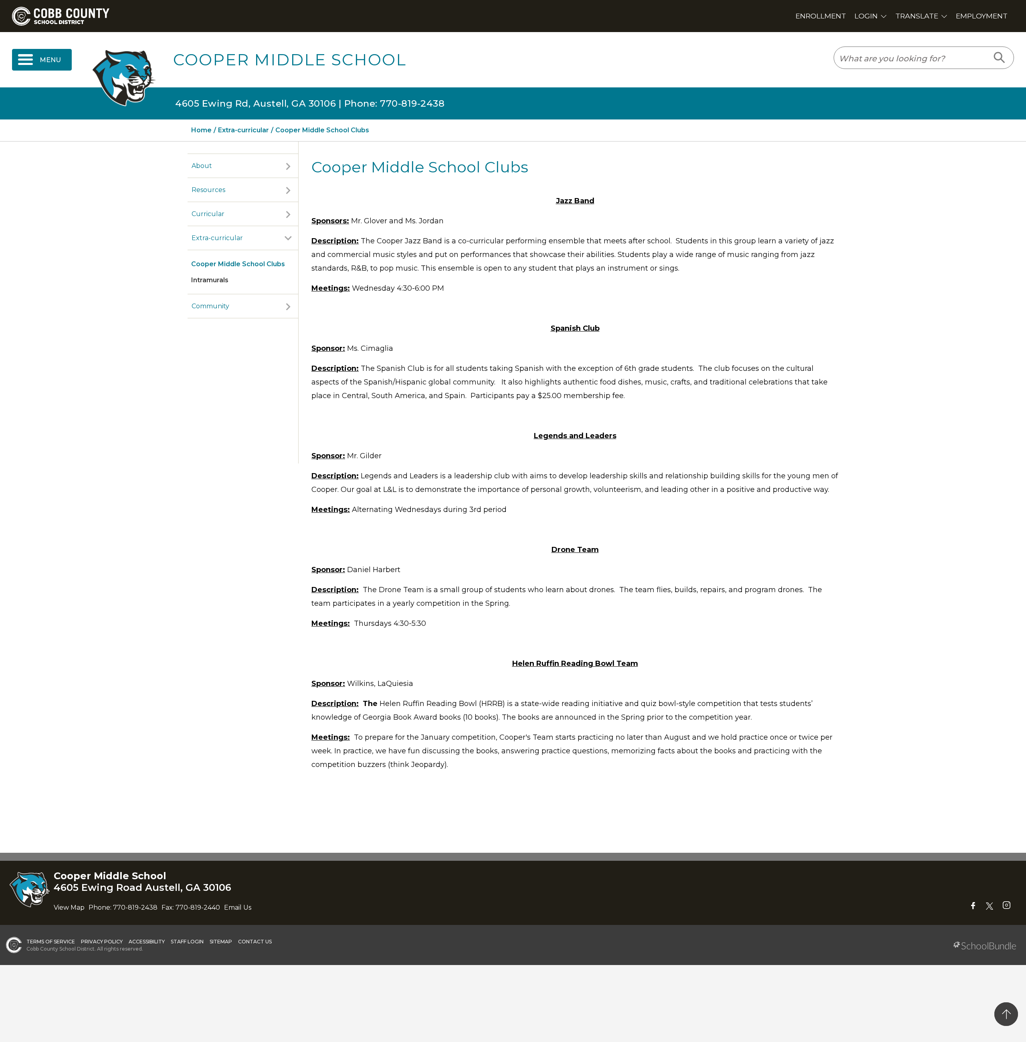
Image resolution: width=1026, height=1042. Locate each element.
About (202, 166)
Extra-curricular (217, 238)
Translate (916, 16)
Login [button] (866, 16)
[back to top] (1006, 1014)
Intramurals (209, 280)
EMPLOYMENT (982, 16)
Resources (208, 190)
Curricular (208, 214)
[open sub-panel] (288, 166)
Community (210, 306)
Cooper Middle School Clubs (238, 264)
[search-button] (1000, 58)
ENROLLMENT (821, 16)
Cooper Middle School (289, 59)
